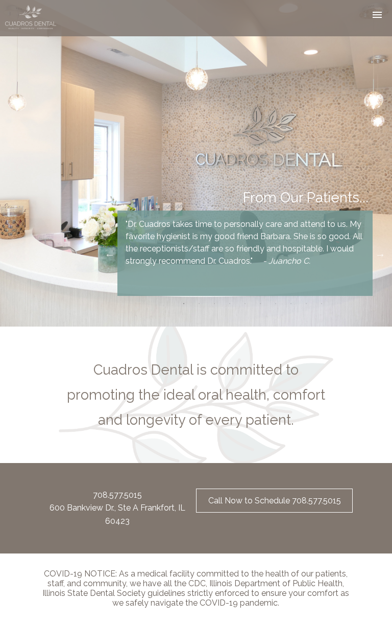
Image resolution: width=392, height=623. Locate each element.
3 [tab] (214, 303)
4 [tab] (230, 303)
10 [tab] (321, 303)
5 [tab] (245, 303)
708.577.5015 (117, 495)
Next (380, 253)
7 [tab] (276, 303)
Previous (110, 253)
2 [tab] (199, 303)
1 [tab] (184, 303)
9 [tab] (306, 303)
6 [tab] (260, 303)
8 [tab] (291, 303)
